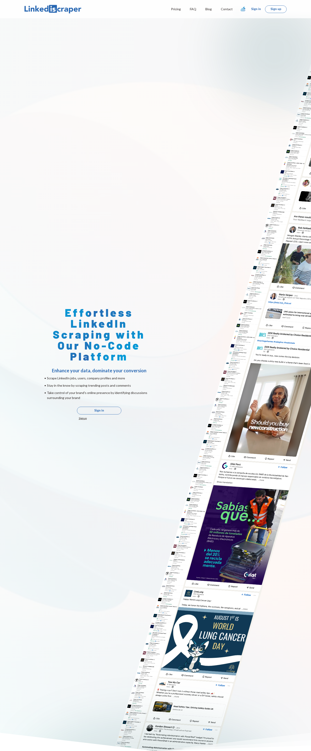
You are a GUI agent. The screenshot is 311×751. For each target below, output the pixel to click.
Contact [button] (227, 9)
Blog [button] (208, 9)
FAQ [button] (193, 9)
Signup (83, 418)
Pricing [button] (176, 9)
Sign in (256, 9)
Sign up (275, 9)
